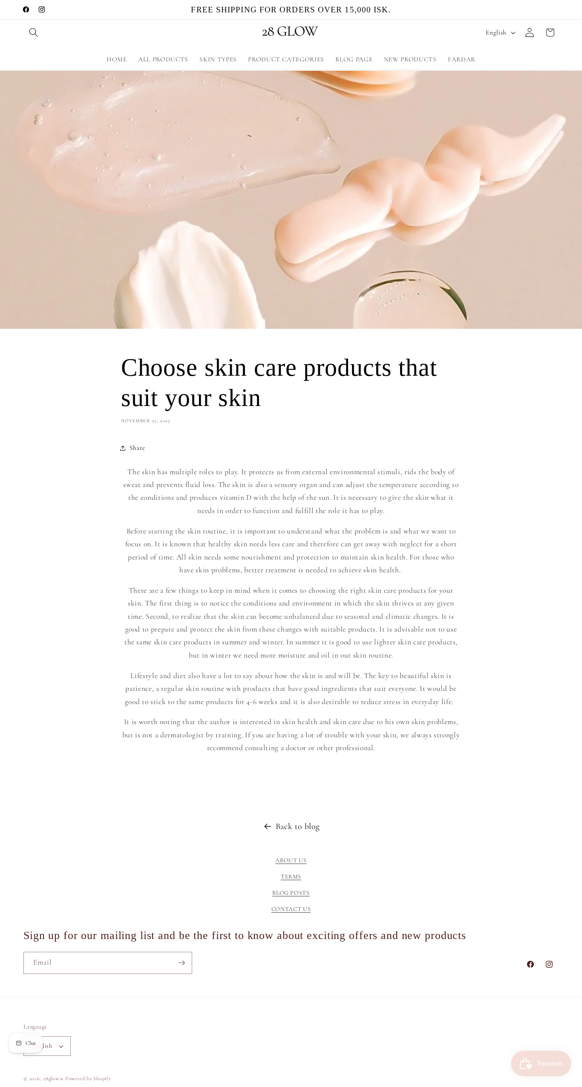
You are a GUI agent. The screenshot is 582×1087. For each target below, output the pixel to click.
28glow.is (53, 1078)
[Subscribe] (181, 963)
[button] (33, 32)
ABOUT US (290, 860)
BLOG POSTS (291, 892)
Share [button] (137, 448)
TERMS (291, 876)
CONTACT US (291, 909)
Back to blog (298, 826)
